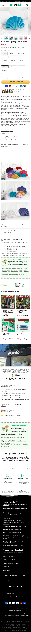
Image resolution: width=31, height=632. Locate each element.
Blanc (21, 57)
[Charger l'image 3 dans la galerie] (16, 38)
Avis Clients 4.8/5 (8, 556)
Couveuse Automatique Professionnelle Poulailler (21, 335)
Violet (12, 53)
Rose (4, 57)
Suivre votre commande (11, 563)
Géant (5, 67)
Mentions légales (25, 615)
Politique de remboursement (20, 608)
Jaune (22, 60)
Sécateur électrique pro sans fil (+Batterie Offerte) (8, 311)
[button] (3, 5)
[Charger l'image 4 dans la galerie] (21, 38)
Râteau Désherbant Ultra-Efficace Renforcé (22, 311)
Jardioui (9, 608)
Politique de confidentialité (16, 610)
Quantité (4, 70)
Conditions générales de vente (11, 615)
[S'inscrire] (27, 465)
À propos (6, 566)
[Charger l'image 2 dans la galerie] (11, 38)
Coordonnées (16, 617)
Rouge (13, 60)
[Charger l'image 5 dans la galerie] (26, 38)
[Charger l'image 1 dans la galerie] (6, 38)
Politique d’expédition (23, 613)
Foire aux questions (9, 559)
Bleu (4, 53)
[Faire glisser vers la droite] (29, 38)
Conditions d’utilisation (10, 613)
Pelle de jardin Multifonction (7, 334)
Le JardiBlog (7, 570)
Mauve (5, 60)
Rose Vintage (22, 53)
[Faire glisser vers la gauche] (1, 38)
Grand (13, 67)
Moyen (21, 67)
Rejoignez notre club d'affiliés (13, 553)
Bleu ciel (13, 57)
